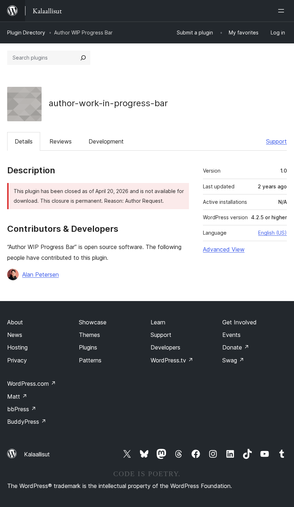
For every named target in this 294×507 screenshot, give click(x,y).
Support (276, 141)
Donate (235, 347)
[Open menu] (282, 11)
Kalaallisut (37, 454)
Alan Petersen (40, 274)
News (14, 334)
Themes (89, 334)
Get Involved (239, 322)
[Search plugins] (83, 58)
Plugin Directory (26, 32)
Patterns (90, 360)
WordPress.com (31, 383)
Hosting (17, 347)
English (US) (272, 233)
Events (231, 334)
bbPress (21, 409)
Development (106, 141)
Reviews (60, 141)
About (15, 322)
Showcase (92, 322)
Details (24, 141)
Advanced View (224, 249)
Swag (233, 360)
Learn (158, 322)
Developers (165, 347)
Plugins (88, 347)
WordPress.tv (172, 360)
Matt (17, 396)
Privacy (17, 360)
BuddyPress (26, 421)
